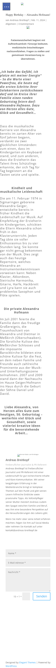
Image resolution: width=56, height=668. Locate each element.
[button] (6, 6)
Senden (41, 596)
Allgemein (11, 23)
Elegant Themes (27, 662)
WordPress (11, 666)
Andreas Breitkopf (19, 20)
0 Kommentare (26, 23)
